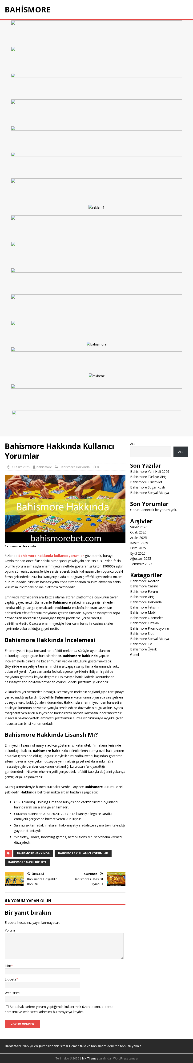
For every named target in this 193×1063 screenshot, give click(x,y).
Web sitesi (12, 993)
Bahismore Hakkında (75, 467)
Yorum (10, 930)
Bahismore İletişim (144, 607)
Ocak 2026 (138, 532)
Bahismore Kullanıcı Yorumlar (83, 853)
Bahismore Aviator (144, 581)
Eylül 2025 (137, 553)
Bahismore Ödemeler (146, 618)
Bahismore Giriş (142, 596)
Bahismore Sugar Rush (147, 487)
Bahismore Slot (142, 633)
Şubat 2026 (138, 527)
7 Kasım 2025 (20, 467)
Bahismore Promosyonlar (149, 628)
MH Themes (90, 1058)
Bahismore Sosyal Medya (149, 492)
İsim (8, 965)
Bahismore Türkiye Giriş (148, 476)
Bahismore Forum (144, 591)
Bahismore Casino (144, 586)
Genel (134, 654)
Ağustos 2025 (140, 558)
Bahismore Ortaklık (144, 623)
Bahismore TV (141, 644)
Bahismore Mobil (143, 612)
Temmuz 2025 (141, 564)
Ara (132, 443)
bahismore (44, 467)
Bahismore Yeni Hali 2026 (149, 471)
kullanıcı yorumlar (51, 555)
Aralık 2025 (138, 537)
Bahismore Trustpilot (146, 482)
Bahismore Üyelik (143, 649)
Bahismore (13, 1046)
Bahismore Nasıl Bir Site (27, 862)
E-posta (10, 979)
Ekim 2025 (138, 548)
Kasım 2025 (139, 543)
